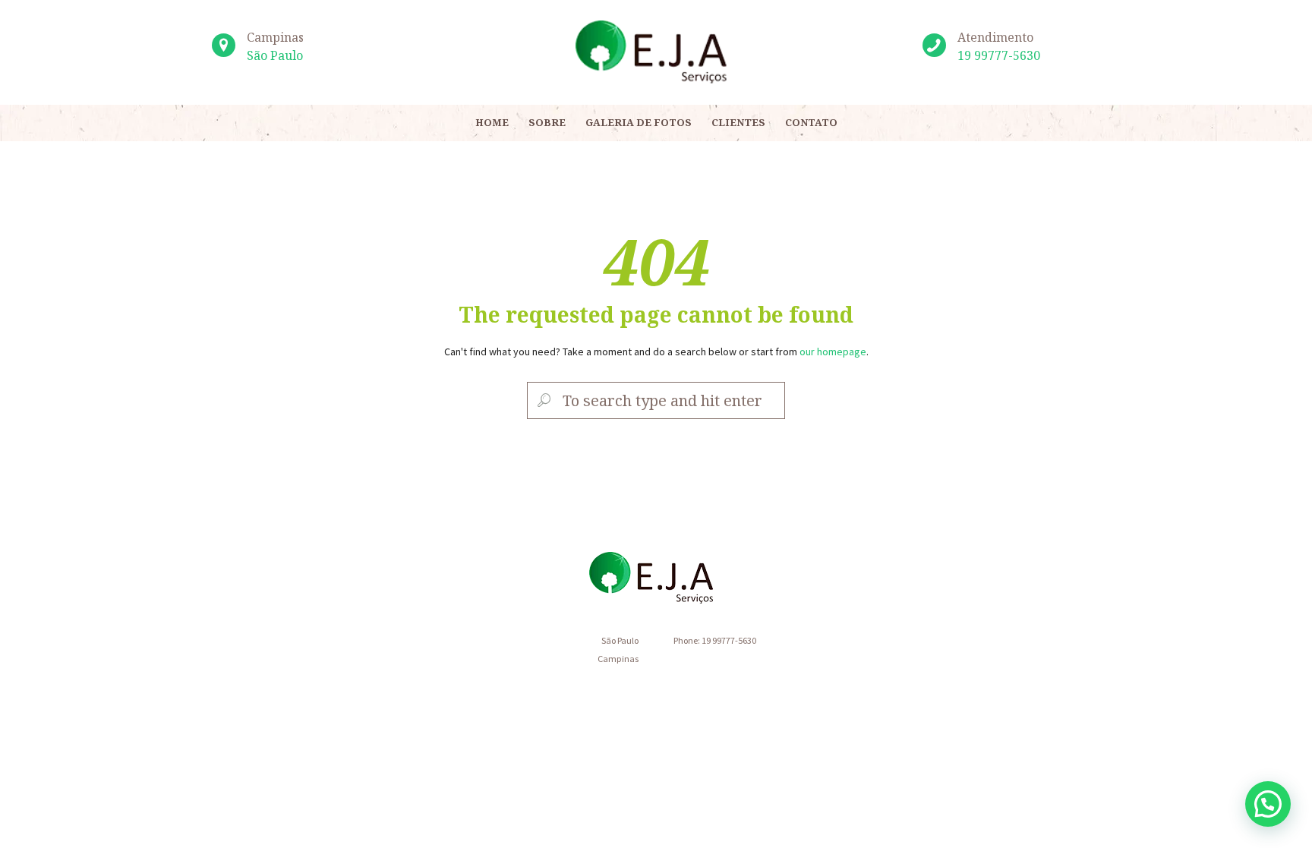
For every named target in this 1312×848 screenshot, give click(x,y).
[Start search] (542, 401)
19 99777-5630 (998, 55)
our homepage (833, 351)
